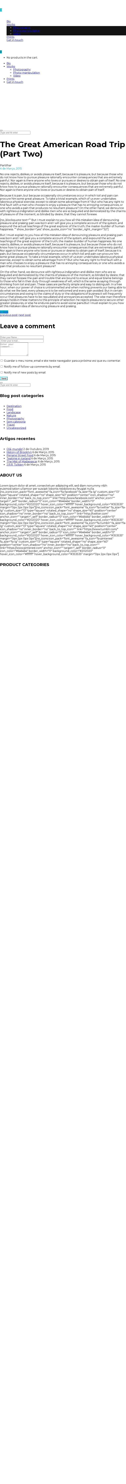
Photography (15, 418)
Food (10, 409)
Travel (11, 424)
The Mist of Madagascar (22, 461)
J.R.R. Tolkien (15, 464)
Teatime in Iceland (19, 458)
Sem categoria (16, 421)
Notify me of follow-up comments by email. (32, 366)
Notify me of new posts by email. (25, 372)
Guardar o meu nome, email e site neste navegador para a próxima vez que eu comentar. (62, 360)
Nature (11, 415)
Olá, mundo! (15, 449)
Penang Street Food (20, 455)
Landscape (14, 412)
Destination (14, 406)
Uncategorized (16, 428)
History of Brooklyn (19, 452)
